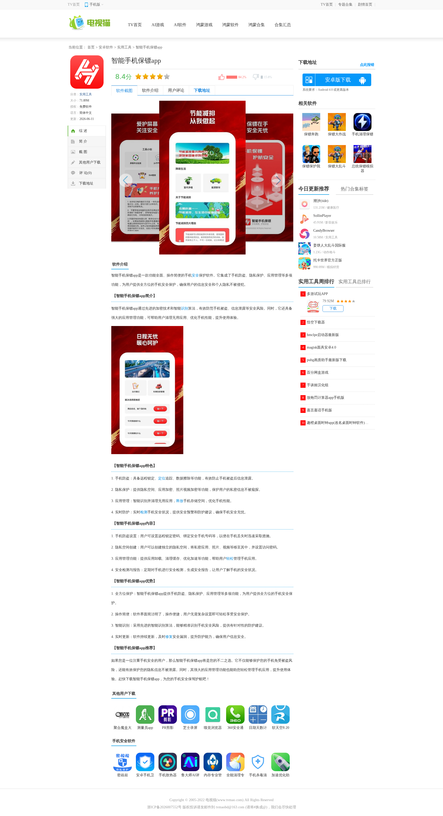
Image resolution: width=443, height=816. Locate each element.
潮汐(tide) (320, 201)
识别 (184, 308)
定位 (161, 478)
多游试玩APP (317, 294)
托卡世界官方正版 (327, 260)
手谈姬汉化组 (317, 385)
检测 (143, 512)
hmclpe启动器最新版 (323, 335)
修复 (169, 637)
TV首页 (74, 4)
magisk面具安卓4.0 (321, 347)
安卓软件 (106, 47)
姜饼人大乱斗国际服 (329, 245)
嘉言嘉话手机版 (319, 410)
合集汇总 (283, 25)
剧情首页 (365, 4)
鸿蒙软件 (230, 25)
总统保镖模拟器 (362, 168)
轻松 (230, 558)
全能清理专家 (235, 776)
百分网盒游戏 (317, 372)
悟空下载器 (316, 322)
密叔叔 (122, 775)
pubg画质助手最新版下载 (326, 360)
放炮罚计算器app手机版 (325, 398)
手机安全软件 (123, 741)
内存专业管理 (213, 776)
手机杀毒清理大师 (258, 776)
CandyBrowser (324, 230)
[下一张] (247, 178)
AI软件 (180, 25)
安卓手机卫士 (145, 776)
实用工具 (124, 47)
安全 (195, 275)
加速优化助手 (280, 776)
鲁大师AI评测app (190, 776)
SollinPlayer (322, 216)
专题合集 (345, 4)
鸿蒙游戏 (204, 25)
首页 (91, 47)
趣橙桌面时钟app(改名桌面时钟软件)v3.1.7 (337, 423)
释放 (179, 501)
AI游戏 (158, 25)
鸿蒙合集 (256, 25)
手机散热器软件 (168, 776)
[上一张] (156, 178)
